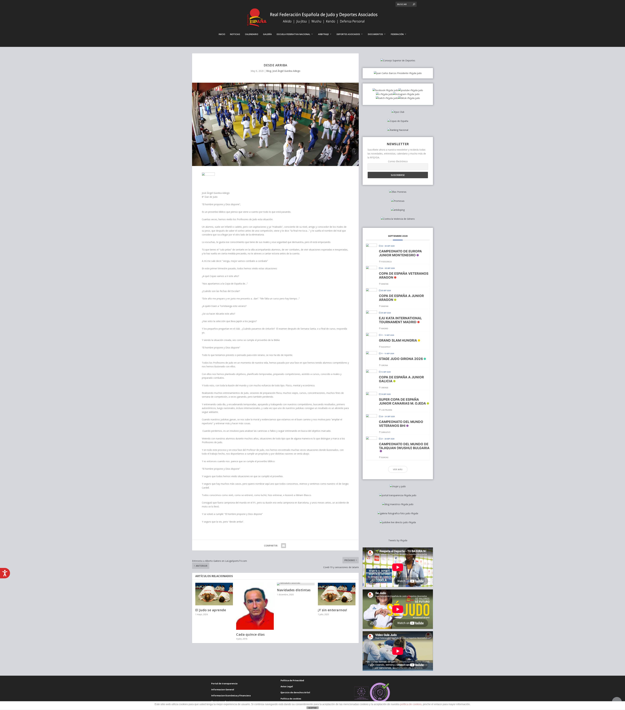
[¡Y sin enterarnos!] (336, 594)
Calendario (251, 34)
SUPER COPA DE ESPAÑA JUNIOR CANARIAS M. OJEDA (402, 401)
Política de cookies (291, 698)
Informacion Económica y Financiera (231, 695)
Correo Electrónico (398, 161)
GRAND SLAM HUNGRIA (398, 340)
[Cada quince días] (255, 606)
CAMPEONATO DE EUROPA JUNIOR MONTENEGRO (400, 253)
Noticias (235, 34)
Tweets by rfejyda (397, 540)
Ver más (398, 469)
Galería (267, 34)
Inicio (222, 34)
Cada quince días (250, 634)
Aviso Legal (287, 686)
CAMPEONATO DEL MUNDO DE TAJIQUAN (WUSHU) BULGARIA (404, 446)
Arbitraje (323, 34)
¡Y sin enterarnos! (332, 610)
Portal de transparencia (224, 683)
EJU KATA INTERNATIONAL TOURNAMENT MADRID (400, 320)
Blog (268, 70)
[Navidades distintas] (296, 584)
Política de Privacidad (292, 680)
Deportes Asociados (348, 34)
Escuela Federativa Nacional (293, 34)
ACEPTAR (312, 708)
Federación (397, 34)
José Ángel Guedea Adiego (286, 70)
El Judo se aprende (210, 610)
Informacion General (222, 689)
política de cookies (411, 704)
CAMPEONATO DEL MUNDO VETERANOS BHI (401, 424)
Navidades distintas (294, 590)
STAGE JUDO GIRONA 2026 (401, 359)
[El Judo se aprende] (214, 594)
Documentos (375, 34)
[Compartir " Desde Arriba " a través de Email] (283, 545)
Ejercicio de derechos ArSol (295, 692)
